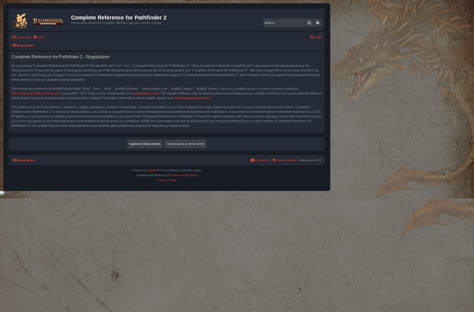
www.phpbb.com (146, 93)
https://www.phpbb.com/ (192, 98)
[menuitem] (38, 37)
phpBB (152, 170)
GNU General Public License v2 (35, 93)
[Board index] (40, 19)
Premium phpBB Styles (182, 175)
